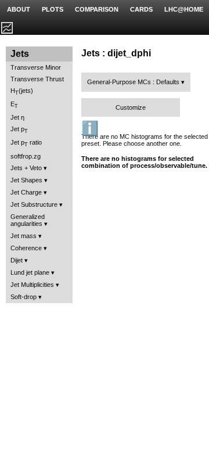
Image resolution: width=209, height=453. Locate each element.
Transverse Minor (35, 67)
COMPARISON (96, 9)
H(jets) (21, 91)
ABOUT (18, 9)
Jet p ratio (26, 143)
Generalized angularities (27, 220)
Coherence (26, 248)
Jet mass (23, 235)
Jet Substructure (33, 204)
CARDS (141, 9)
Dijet (16, 260)
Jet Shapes (26, 180)
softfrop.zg (25, 156)
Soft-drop (23, 296)
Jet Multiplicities (32, 284)
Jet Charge (26, 192)
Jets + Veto (26, 167)
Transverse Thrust (37, 79)
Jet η (17, 117)
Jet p (19, 129)
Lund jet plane (29, 272)
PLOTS (52, 9)
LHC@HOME (183, 9)
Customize (131, 107)
